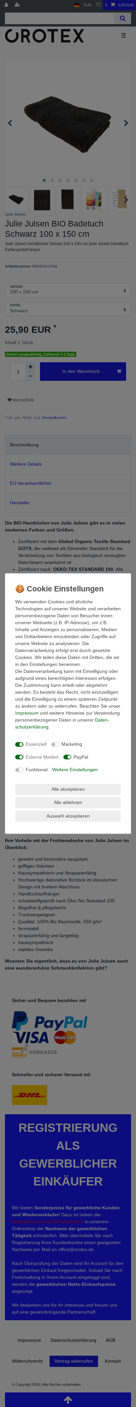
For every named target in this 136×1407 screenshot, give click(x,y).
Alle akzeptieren (68, 789)
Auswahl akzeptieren (68, 816)
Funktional (37, 769)
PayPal (81, 757)
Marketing (71, 744)
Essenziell (36, 744)
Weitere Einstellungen (75, 769)
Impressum (27, 713)
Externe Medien (42, 757)
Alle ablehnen (68, 802)
